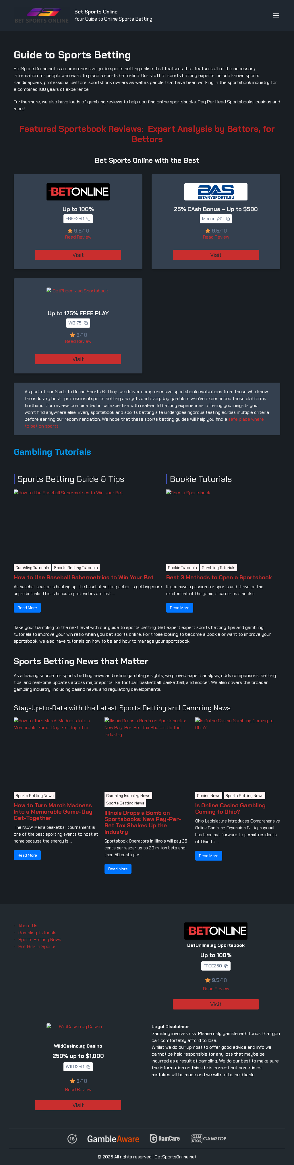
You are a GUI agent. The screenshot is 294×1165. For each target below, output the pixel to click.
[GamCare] (164, 1139)
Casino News (208, 795)
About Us (27, 926)
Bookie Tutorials (182, 567)
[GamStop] (208, 1139)
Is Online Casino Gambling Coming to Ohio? (230, 808)
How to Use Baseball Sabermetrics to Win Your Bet (84, 577)
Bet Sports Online (95, 12)
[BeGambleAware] (113, 1138)
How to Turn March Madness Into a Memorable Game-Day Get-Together (53, 811)
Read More (27, 607)
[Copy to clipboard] (88, 218)
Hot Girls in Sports (36, 946)
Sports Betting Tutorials (76, 567)
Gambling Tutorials (32, 567)
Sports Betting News (35, 795)
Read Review (78, 237)
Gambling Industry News (128, 795)
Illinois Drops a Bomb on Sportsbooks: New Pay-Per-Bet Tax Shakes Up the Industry (143, 822)
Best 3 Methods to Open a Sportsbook (219, 577)
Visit (78, 255)
